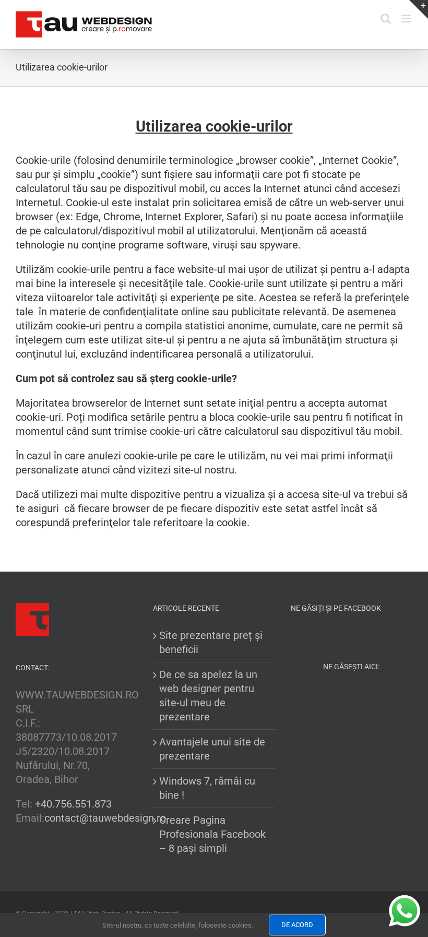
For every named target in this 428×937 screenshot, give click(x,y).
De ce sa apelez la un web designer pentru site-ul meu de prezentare (208, 695)
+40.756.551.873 (73, 804)
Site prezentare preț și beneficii (211, 642)
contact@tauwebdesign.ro (105, 818)
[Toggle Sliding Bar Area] (418, 9)
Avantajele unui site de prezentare (212, 749)
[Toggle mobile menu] (406, 18)
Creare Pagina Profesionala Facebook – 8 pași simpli (212, 834)
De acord (297, 925)
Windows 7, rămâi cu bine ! (207, 788)
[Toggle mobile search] (386, 18)
